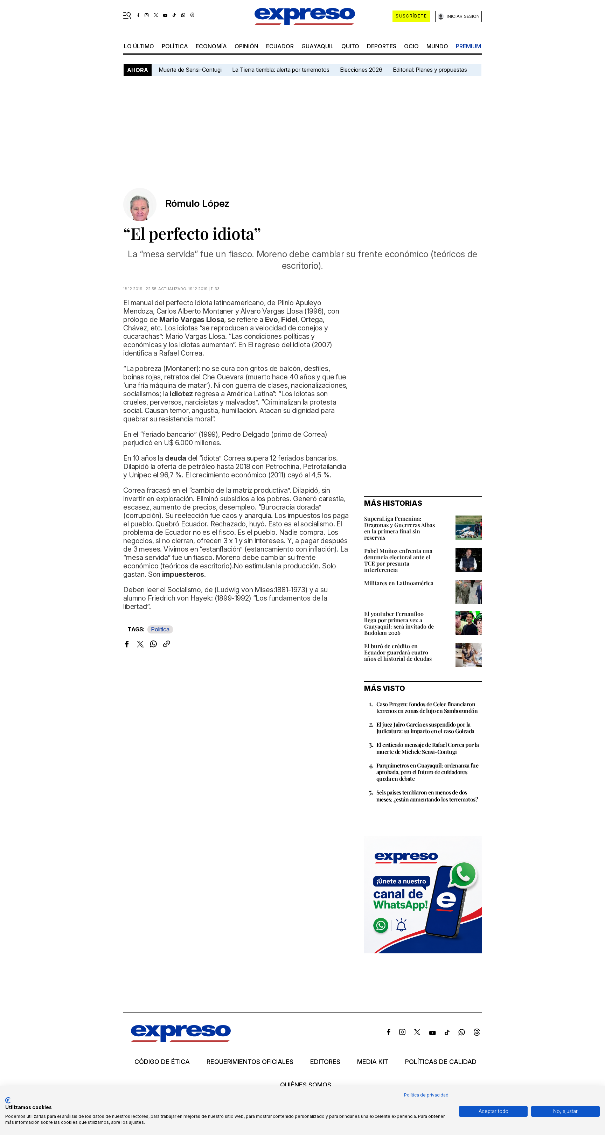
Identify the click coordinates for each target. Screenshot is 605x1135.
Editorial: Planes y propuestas (430, 69)
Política (160, 629)
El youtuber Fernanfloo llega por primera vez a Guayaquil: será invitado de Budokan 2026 (399, 623)
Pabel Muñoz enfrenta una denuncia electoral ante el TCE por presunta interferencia (398, 560)
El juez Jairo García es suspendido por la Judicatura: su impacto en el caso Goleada (425, 728)
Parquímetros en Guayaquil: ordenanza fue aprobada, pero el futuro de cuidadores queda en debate (427, 772)
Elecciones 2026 (361, 69)
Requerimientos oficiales (250, 1062)
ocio (411, 46)
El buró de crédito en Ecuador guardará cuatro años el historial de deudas (398, 652)
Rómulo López (197, 203)
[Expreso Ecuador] (181, 1039)
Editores (325, 1062)
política (175, 46)
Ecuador (280, 46)
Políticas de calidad (441, 1062)
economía (211, 46)
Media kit (372, 1062)
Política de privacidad (426, 1095)
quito (350, 46)
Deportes (381, 46)
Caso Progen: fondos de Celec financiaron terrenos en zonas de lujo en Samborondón (427, 707)
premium (468, 46)
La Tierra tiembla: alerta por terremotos (280, 69)
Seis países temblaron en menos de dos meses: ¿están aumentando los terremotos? (427, 796)
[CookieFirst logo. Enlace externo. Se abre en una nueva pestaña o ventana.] (8, 1100)
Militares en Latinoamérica (398, 583)
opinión (246, 46)
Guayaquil (317, 46)
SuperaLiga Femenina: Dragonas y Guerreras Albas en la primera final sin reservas (399, 528)
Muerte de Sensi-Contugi (190, 69)
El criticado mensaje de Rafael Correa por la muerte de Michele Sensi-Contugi (427, 748)
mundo (437, 46)
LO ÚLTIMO (139, 46)
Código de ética (162, 1062)
